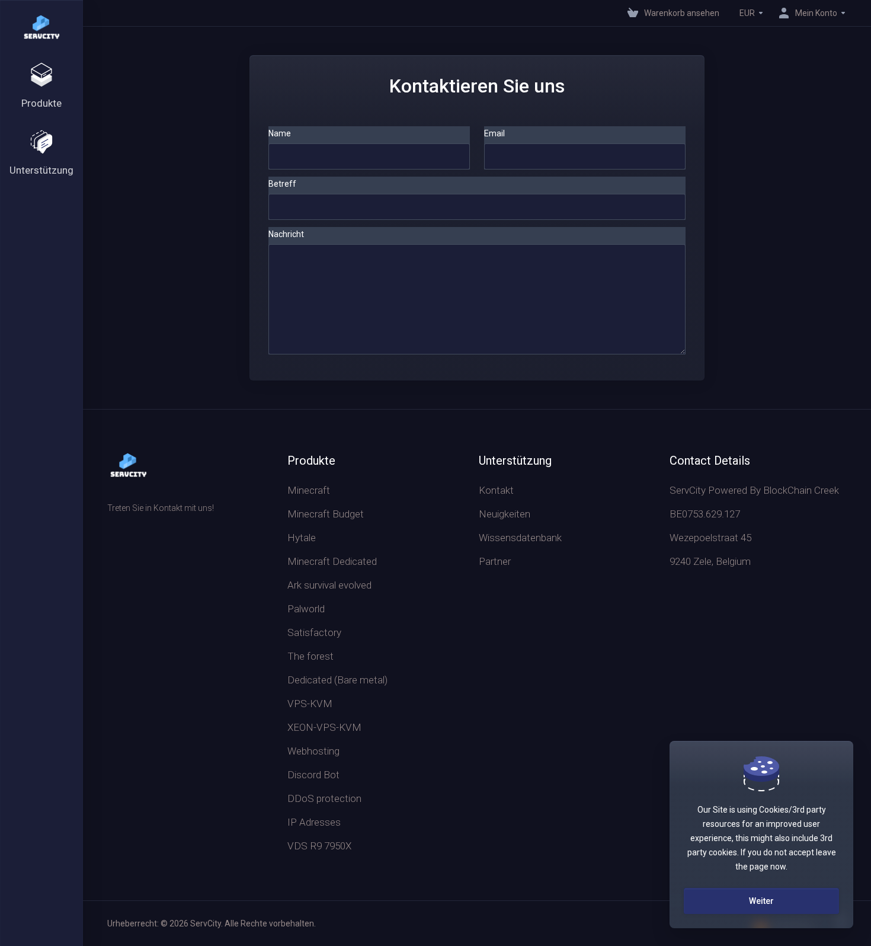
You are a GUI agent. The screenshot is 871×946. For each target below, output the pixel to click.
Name (279, 133)
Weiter (761, 901)
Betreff (282, 183)
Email (494, 133)
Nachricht (286, 234)
